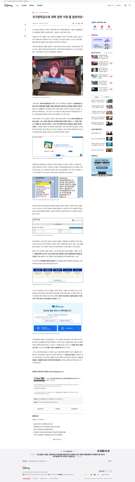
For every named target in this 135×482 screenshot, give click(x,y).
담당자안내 (43, 388)
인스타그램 (109, 29)
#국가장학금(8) (40, 419)
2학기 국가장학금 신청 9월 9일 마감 (43, 429)
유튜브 (102, 29)
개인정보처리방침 (26, 478)
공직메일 (118, 5)
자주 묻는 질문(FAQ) (53, 478)
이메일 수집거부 (43, 478)
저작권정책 (36, 388)
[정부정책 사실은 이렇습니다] (101, 46)
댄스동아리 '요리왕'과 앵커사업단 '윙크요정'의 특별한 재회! (50, 432)
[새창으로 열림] (79, 23)
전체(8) (34, 419)
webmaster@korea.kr (68, 474)
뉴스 (17, 5)
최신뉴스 (107, 97)
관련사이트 (102, 471)
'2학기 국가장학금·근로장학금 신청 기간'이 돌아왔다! (48, 435)
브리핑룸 (24, 5)
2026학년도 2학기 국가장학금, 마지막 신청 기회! (47, 427)
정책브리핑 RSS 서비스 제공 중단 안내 (37, 461)
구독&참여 (39, 5)
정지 (106, 451)
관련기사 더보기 (57, 439)
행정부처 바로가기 (105, 474)
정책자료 (31, 5)
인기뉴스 (97, 97)
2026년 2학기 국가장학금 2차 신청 (43, 424)
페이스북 (95, 29)
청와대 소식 (110, 5)
